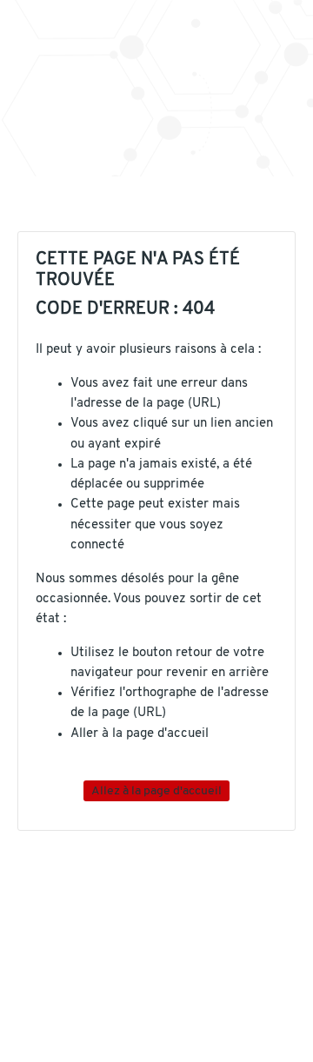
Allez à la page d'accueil (156, 790)
